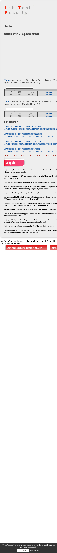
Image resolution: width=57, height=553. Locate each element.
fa (42, 241)
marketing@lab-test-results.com (29, 247)
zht (18, 244)
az (15, 241)
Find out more (34, 550)
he (51, 241)
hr (5, 241)
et (40, 241)
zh (15, 244)
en (2, 241)
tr (5, 244)
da (28, 241)
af (9, 241)
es (37, 241)
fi (45, 241)
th (3, 244)
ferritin (8, 26)
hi (54, 241)
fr (48, 241)
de (31, 241)
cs (24, 241)
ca (21, 241)
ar (12, 241)
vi (12, 244)
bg (18, 241)
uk (8, 244)
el (34, 241)
